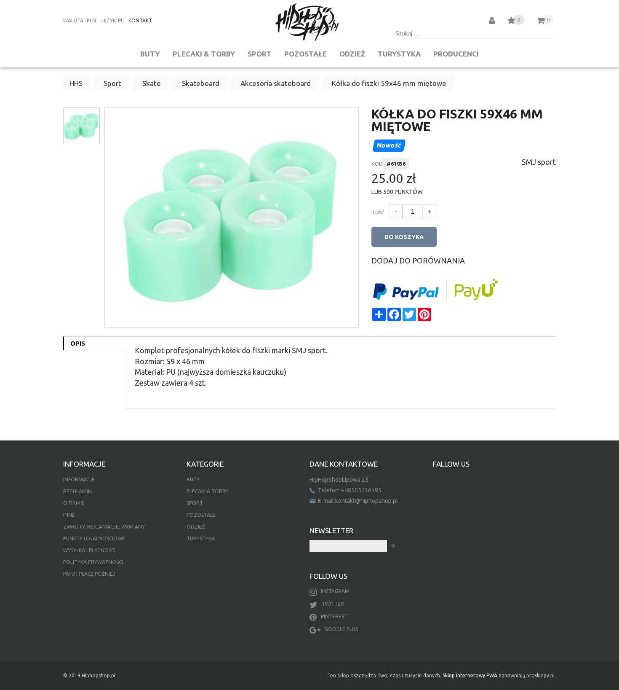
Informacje (79, 479)
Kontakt (140, 20)
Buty (150, 54)
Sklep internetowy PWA (470, 675)
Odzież (352, 54)
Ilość (377, 212)
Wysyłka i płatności (89, 550)
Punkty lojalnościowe (94, 538)
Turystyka (399, 54)
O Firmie (74, 503)
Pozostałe (305, 54)
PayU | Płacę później (89, 574)
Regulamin (77, 491)
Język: (109, 20)
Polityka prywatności (93, 562)
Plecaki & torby (204, 54)
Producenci (456, 54)
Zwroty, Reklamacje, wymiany (104, 526)
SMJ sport (539, 162)
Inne (69, 515)
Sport (260, 54)
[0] (511, 21)
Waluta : (74, 20)
